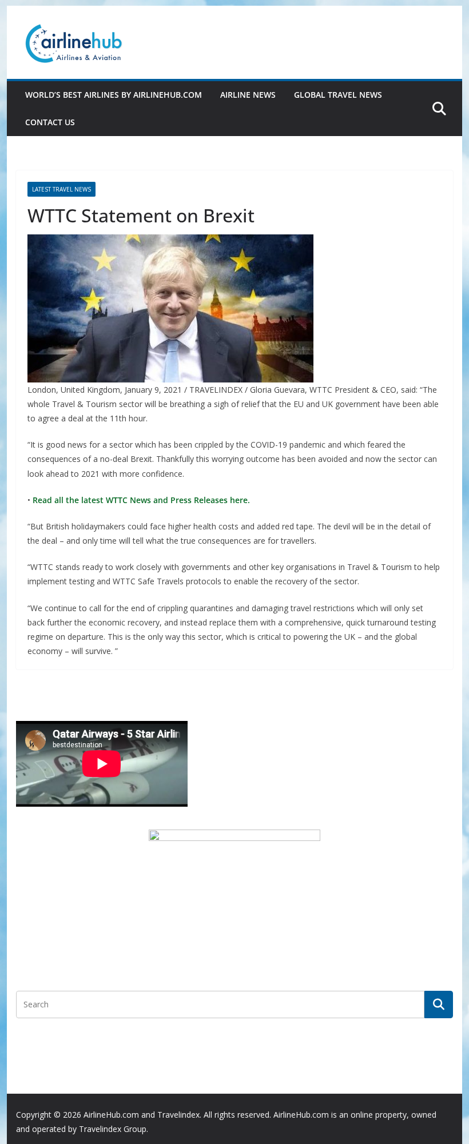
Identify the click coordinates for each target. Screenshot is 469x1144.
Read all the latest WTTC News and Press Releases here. (140, 500)
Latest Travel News (61, 189)
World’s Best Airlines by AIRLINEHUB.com (113, 94)
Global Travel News (338, 94)
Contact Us (50, 122)
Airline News (248, 94)
